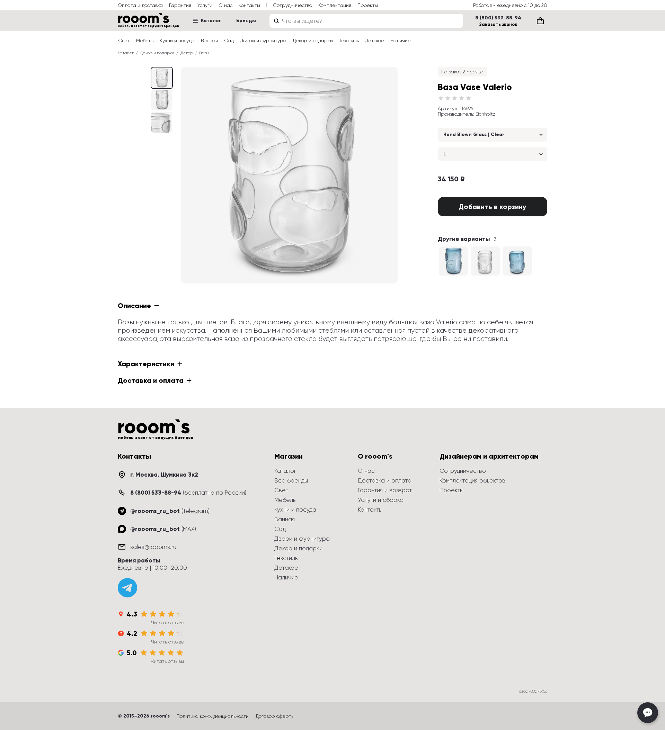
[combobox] (366, 21)
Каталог (211, 21)
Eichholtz (485, 114)
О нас (225, 5)
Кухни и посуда (177, 40)
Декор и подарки (313, 40)
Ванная (209, 40)
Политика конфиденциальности (213, 716)
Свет (124, 40)
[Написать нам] (647, 712)
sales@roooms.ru (153, 546)
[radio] (441, 98)
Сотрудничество (292, 5)
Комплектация (334, 5)
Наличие (400, 40)
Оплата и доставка (140, 5)
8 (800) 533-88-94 (498, 18)
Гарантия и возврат (385, 490)
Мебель (144, 40)
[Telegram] (127, 587)
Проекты (367, 5)
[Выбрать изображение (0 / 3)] (162, 78)
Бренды (246, 21)
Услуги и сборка (381, 499)
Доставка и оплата (384, 480)
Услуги (204, 5)
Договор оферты (275, 716)
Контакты (249, 5)
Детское (374, 40)
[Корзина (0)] (540, 21)
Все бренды (291, 480)
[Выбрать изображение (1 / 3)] (162, 100)
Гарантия (180, 5)
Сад (229, 40)
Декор (186, 53)
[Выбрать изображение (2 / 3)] (162, 122)
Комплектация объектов (472, 480)
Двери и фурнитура (263, 40)
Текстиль (349, 40)
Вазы (204, 53)
